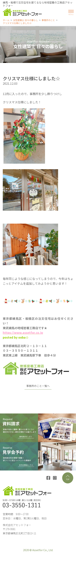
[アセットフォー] (22, 12)
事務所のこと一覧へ (38, 386)
